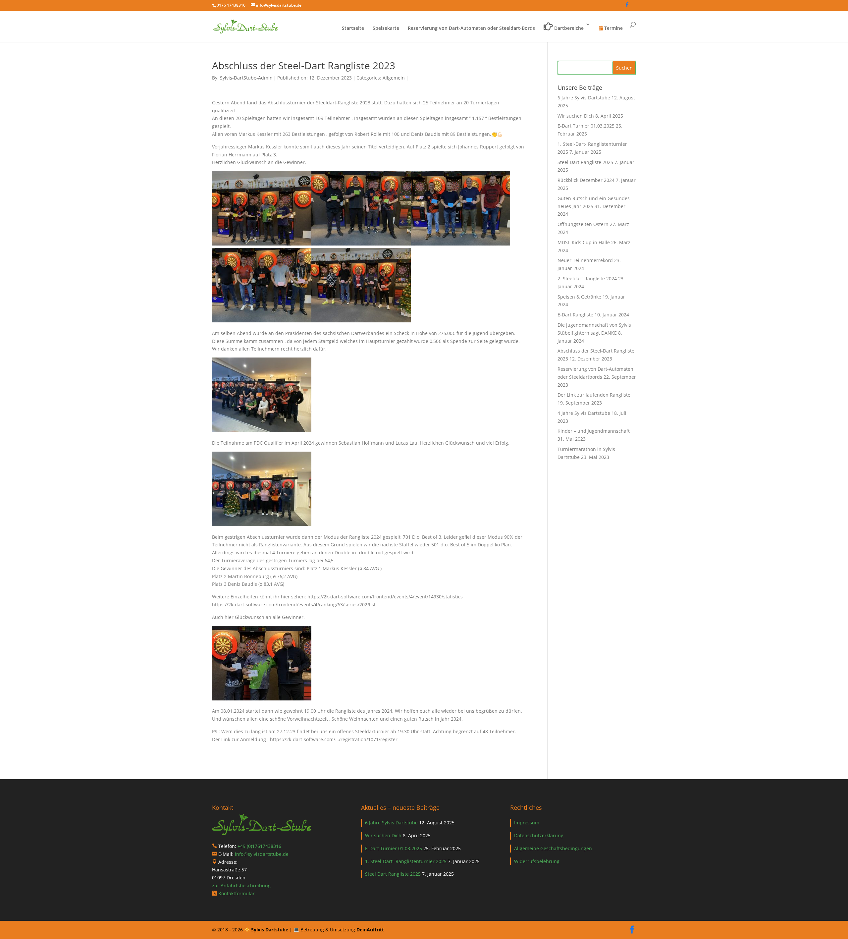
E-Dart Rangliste (575, 314)
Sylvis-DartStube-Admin (246, 78)
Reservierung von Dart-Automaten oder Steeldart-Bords (471, 28)
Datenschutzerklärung (538, 835)
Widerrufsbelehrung (536, 861)
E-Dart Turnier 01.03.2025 (585, 126)
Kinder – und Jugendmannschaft (593, 431)
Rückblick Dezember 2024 (585, 180)
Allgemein (394, 78)
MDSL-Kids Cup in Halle (583, 242)
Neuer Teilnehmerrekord (585, 260)
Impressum (526, 822)
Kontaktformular (236, 893)
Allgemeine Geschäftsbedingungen (553, 848)
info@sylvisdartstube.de (262, 854)
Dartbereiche (568, 28)
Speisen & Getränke (579, 297)
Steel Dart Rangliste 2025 (585, 162)
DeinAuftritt (370, 929)
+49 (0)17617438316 (259, 846)
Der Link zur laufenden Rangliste (593, 395)
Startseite (353, 28)
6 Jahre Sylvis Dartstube (583, 97)
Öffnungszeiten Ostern (583, 224)
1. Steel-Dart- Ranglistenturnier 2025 (406, 861)
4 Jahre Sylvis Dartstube (583, 413)
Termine (613, 28)
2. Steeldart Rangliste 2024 (587, 278)
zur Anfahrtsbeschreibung (241, 885)
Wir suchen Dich (575, 116)
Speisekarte (386, 28)
